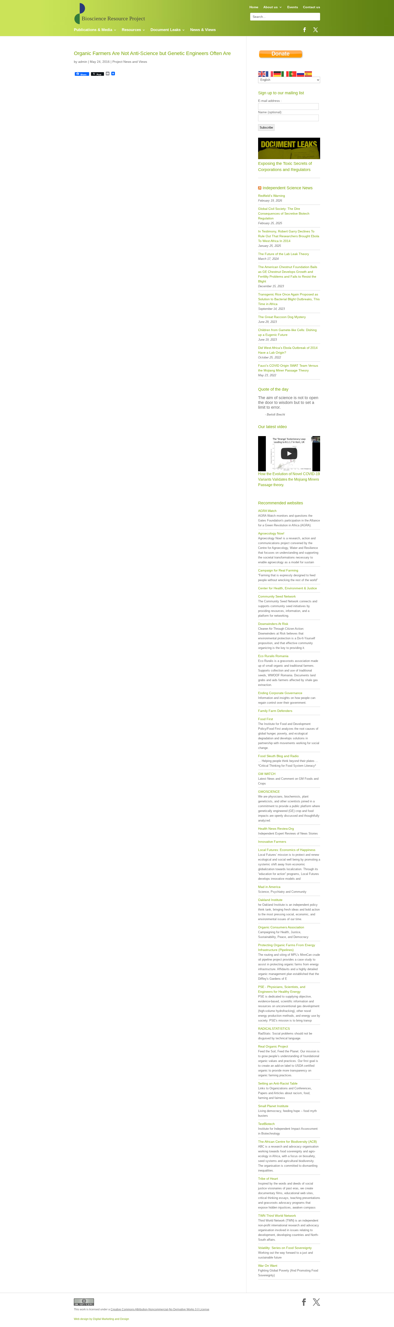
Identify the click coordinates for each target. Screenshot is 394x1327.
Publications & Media (93, 30)
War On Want (267, 1265)
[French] (270, 73)
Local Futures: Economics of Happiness (286, 850)
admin (82, 61)
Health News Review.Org (276, 828)
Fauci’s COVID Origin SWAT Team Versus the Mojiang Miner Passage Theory (288, 368)
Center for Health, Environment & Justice (287, 588)
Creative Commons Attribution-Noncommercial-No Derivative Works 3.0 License (160, 1309)
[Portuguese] (293, 73)
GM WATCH (266, 774)
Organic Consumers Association (281, 927)
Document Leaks (165, 30)
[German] (277, 73)
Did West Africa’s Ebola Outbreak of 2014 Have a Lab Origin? (288, 350)
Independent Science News (288, 188)
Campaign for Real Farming (278, 570)
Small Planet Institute (273, 1106)
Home (253, 7)
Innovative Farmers (272, 841)
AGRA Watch (267, 511)
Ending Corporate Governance (280, 693)
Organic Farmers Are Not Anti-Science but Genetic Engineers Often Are (152, 53)
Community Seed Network (277, 596)
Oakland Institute (270, 900)
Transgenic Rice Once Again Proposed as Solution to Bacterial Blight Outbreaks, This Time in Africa (289, 299)
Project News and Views (129, 61)
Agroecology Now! (271, 533)
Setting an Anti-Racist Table (278, 1083)
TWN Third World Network (277, 1215)
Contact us (311, 7)
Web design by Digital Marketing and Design (101, 1319)
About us (270, 7)
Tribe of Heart (268, 1178)
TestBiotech (266, 1124)
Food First (265, 719)
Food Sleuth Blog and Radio (278, 756)
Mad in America (269, 887)
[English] (262, 73)
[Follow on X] (315, 29)
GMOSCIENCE (269, 791)
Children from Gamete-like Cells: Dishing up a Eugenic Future (287, 332)
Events (292, 7)
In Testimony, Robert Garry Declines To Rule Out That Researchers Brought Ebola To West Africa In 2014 (288, 236)
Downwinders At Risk (273, 624)
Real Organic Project (273, 1046)
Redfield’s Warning (271, 195)
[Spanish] (308, 73)
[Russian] (301, 73)
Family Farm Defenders (275, 711)
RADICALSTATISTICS (274, 1028)
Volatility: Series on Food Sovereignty (285, 1248)
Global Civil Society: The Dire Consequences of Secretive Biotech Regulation (283, 213)
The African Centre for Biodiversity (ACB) (287, 1141)
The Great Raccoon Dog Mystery (282, 317)
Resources (131, 30)
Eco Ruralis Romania (273, 656)
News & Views (203, 30)
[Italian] (285, 73)
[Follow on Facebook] (304, 29)
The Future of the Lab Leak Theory (283, 254)
